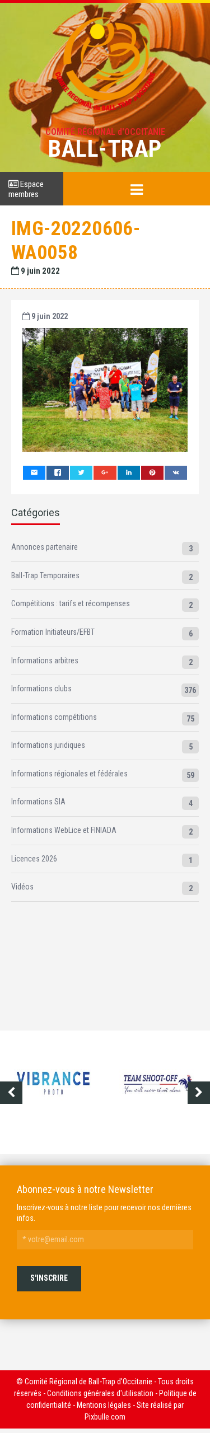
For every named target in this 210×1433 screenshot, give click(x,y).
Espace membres (26, 189)
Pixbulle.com (105, 1416)
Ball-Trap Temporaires (45, 575)
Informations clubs (41, 688)
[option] (134, 1092)
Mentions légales (104, 1405)
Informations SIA (38, 801)
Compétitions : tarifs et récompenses (70, 603)
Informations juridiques (48, 745)
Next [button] (199, 1092)
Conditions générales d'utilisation (100, 1393)
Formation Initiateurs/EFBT (53, 631)
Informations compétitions (54, 717)
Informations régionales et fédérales (69, 773)
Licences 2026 (34, 858)
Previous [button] (11, 1092)
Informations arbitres (44, 660)
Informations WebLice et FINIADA (63, 830)
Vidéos (22, 886)
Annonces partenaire (44, 546)
